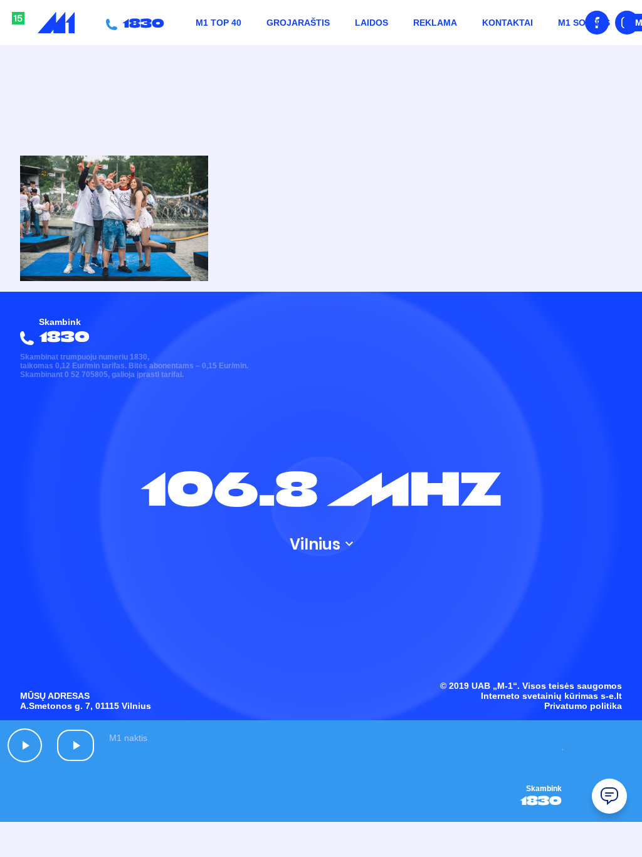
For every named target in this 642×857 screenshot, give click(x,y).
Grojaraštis (298, 23)
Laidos (371, 23)
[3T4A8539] (114, 278)
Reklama (435, 23)
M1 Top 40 (218, 23)
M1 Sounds (584, 23)
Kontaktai (507, 23)
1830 (140, 22)
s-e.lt (611, 696)
